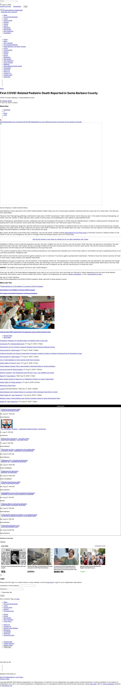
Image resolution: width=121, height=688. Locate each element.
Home (6, 39)
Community (4, 344)
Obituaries (7, 28)
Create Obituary (9, 643)
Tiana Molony (11, 376)
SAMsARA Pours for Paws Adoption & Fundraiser (17, 494)
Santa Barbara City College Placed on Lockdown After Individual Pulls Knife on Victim (29, 392)
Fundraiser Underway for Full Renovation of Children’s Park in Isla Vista (23, 341)
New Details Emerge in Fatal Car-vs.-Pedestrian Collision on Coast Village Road (27, 379)
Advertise (7, 70)
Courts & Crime (5, 369)
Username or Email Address (9, 585)
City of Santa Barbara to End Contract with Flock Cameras (20, 360)
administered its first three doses (76, 233)
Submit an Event (5, 6)
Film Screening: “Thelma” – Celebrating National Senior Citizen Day (23, 429)
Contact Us (7, 73)
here (51, 582)
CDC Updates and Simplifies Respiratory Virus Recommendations (18, 293)
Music (2, 376)
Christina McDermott (17, 344)
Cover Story (8, 621)
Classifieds (7, 33)
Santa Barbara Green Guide (13, 66)
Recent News (8, 336)
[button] (13, 560)
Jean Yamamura (16, 395)
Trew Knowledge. (108, 684)
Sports (6, 26)
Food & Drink (8, 20)
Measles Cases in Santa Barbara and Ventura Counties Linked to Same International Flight (30, 398)
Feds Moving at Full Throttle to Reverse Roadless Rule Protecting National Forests (27, 347)
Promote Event (9, 611)
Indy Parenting (8, 31)
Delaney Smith (7, 101)
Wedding (6, 64)
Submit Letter (8, 645)
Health (2, 401)
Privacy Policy (4, 679)
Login (25, 6)
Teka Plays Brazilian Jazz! (9, 527)
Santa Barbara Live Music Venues (15, 46)
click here (93, 684)
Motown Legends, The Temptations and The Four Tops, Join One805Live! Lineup (27, 373)
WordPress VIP (7, 686)
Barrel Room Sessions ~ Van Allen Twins (14, 440)
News (5, 15)
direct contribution (75, 274)
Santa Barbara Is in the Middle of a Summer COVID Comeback (17, 290)
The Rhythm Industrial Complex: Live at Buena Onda (18, 516)
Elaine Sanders (18, 369)
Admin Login (7, 647)
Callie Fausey (15, 350)
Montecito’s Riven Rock (8, 385)
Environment (4, 350)
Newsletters (17, 6)
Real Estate (7, 29)
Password (3, 589)
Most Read (7, 337)
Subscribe (4, 12)
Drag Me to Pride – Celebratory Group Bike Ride (17, 451)
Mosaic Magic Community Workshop (13, 505)
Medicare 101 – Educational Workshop (13, 461)
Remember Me (7, 592)
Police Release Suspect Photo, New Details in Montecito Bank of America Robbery (28, 366)
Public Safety (4, 363)
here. (18, 599)
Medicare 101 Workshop (9, 472)
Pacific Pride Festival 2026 (10, 411)
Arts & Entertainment (11, 17)
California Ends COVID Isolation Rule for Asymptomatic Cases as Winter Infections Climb (25, 332)
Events (6, 24)
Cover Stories (8, 62)
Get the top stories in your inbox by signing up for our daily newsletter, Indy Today (60, 239)
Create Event (8, 75)
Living (6, 19)
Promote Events (9, 635)
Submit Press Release (11, 628)
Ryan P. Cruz (15, 363)
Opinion (6, 22)
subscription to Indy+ (95, 274)
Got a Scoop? (12, 12)
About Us (7, 71)
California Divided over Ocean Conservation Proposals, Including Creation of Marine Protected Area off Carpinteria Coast (41, 353)
